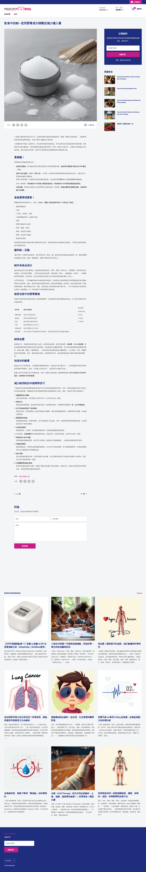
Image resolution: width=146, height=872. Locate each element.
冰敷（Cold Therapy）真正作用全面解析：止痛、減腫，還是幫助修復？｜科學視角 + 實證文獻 (72, 796)
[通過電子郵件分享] (25, 124)
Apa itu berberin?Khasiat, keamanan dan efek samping (128, 113)
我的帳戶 (119, 10)
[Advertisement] (68, 576)
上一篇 (18, 494)
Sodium (24, 476)
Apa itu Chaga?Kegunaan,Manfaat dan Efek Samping (128, 101)
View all (139, 593)
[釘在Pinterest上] (17, 124)
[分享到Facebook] (13, 124)
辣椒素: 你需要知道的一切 (125, 124)
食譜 (15, 14)
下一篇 (83, 494)
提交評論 (25, 546)
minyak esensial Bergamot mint (127, 88)
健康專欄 (7, 14)
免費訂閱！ (123, 54)
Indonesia (8, 860)
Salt (20, 476)
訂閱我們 (137, 2)
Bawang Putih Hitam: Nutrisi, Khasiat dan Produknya (128, 78)
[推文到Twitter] (21, 124)
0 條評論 (91, 125)
